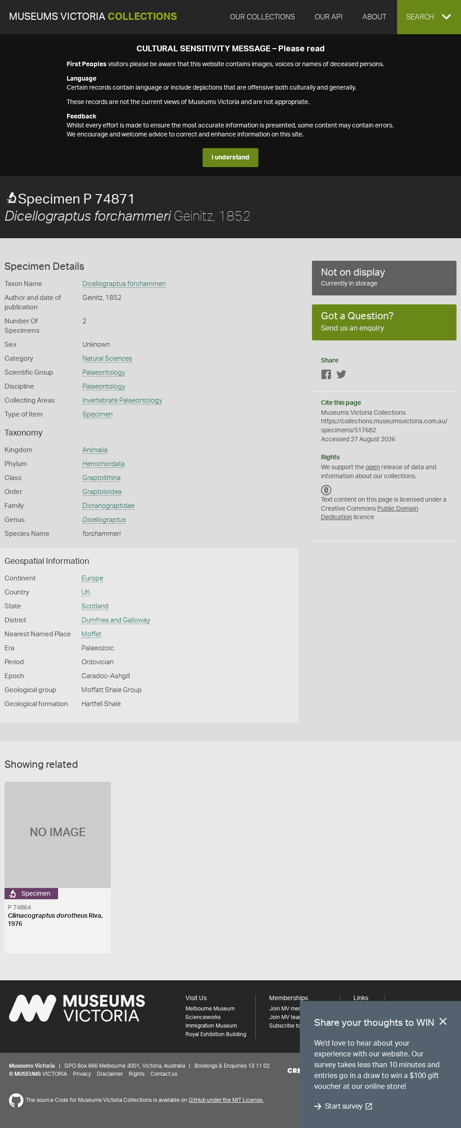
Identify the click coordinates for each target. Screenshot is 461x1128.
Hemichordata (103, 464)
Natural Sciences (107, 358)
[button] (429, 17)
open (373, 467)
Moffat (91, 634)
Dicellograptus (104, 519)
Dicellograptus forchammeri (124, 284)
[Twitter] (341, 376)
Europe (92, 578)
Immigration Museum (211, 1025)
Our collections (262, 17)
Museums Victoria (93, 17)
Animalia (95, 450)
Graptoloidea (102, 492)
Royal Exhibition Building (215, 1034)
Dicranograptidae (108, 506)
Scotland (94, 606)
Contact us (163, 1074)
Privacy (82, 1074)
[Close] (443, 1023)
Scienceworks (203, 1017)
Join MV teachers (290, 1017)
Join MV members (291, 1008)
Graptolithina (101, 478)
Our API (329, 17)
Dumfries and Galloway (115, 620)
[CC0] (326, 489)
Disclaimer (110, 1074)
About (374, 17)
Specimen (97, 414)
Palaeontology (103, 372)
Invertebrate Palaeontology (122, 400)
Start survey (343, 1106)
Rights (137, 1074)
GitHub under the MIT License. (226, 1100)
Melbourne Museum (210, 1008)
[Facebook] (326, 376)
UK (85, 592)
